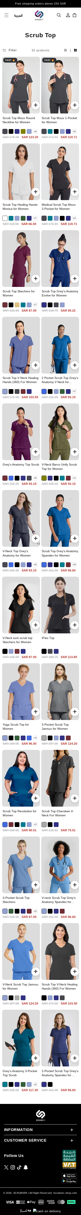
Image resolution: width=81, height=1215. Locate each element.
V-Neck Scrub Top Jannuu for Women (20, 986)
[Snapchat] (26, 1167)
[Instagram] (13, 1167)
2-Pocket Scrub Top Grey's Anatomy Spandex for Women (60, 1073)
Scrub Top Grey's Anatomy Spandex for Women (60, 553)
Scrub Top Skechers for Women (19, 293)
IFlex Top (48, 638)
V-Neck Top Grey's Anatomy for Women (17, 553)
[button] (59, 15)
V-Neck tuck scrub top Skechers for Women (17, 640)
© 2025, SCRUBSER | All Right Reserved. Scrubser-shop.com (40, 1193)
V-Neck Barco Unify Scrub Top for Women (59, 466)
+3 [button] (35, 824)
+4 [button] (35, 131)
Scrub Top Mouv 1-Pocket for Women (59, 120)
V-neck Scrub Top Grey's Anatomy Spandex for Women (59, 900)
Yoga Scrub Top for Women (16, 726)
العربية (18, 15)
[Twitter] (6, 1167)
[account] (68, 15)
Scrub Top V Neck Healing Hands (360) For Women (20, 380)
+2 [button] (74, 218)
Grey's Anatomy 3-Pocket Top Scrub (20, 1073)
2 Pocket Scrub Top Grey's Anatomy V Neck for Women (60, 380)
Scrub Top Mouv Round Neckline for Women (19, 120)
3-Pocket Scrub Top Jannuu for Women (55, 726)
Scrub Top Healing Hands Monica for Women (20, 206)
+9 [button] (74, 564)
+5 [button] (74, 131)
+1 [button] (74, 478)
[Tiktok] (19, 1167)
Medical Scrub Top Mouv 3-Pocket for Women (59, 206)
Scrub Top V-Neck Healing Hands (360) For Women (60, 986)
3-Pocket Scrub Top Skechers (16, 900)
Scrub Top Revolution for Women (20, 813)
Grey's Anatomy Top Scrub (21, 464)
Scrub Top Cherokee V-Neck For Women (58, 813)
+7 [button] (35, 218)
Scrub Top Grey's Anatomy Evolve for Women (60, 293)
